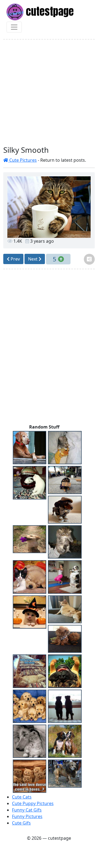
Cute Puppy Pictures (33, 803)
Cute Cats (22, 797)
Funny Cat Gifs (27, 810)
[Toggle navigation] (14, 27)
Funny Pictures (27, 816)
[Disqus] (49, 348)
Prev (15, 259)
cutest (48, 11)
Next (33, 259)
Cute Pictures (22, 160)
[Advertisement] (49, 92)
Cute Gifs (21, 823)
